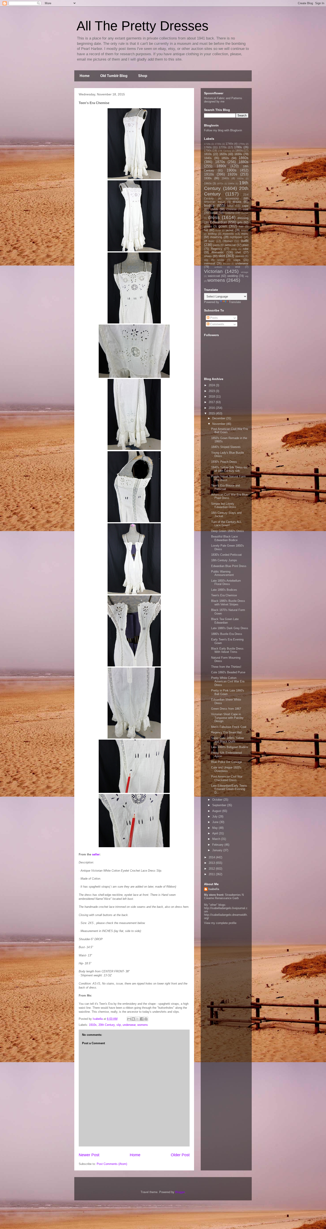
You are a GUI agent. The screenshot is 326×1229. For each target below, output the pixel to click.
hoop (218, 230)
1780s (238, 147)
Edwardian (218, 222)
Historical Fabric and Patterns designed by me (223, 100)
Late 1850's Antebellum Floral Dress (226, 582)
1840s (208, 158)
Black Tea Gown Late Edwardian (225, 620)
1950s (240, 178)
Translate (235, 302)
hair (241, 226)
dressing (243, 218)
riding (234, 249)
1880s (243, 162)
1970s (220, 183)
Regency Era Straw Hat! (226, 732)
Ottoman (228, 241)
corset (214, 213)
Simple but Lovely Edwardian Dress (223, 505)
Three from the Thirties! (226, 666)
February (218, 844)
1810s (208, 154)
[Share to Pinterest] (146, 1019)
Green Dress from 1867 (226, 708)
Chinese (231, 209)
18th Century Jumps (224, 560)
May (215, 827)
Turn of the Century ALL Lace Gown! (226, 523)
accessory (232, 198)
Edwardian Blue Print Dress (228, 566)
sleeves (239, 256)
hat (206, 230)
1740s (229, 143)
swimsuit (209, 263)
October (217, 799)
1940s (225, 178)
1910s (93, 1024)
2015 (212, 413)
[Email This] (129, 1019)
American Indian (214, 201)
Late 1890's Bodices (224, 589)
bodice (209, 205)
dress (214, 217)
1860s (243, 158)
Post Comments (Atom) (112, 1164)
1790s (208, 150)
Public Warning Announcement (222, 573)
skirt (221, 256)
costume (229, 212)
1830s (238, 154)
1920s (232, 174)
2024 (212, 385)
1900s (231, 170)
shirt (238, 252)
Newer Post (89, 1155)
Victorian (213, 271)
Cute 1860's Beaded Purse (228, 672)
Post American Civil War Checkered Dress (226, 778)
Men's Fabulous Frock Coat (228, 727)
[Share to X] (137, 1019)
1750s (241, 144)
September (219, 805)
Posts (213, 317)
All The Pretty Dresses (142, 25)
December (219, 418)
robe (245, 248)
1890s (221, 166)
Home (85, 76)
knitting (212, 233)
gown (222, 226)
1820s (223, 154)
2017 (212, 402)
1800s (239, 150)
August (217, 811)
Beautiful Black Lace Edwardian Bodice (224, 538)
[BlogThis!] (133, 1019)
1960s (208, 183)
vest (237, 266)
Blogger (180, 1192)
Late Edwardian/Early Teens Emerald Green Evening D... (229, 789)
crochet (244, 213)
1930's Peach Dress (224, 461)
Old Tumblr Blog (114, 76)
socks (220, 259)
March (216, 839)
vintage (244, 272)
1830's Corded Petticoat (226, 554)
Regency (216, 248)
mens (244, 233)
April (215, 833)
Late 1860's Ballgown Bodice (229, 747)
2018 (212, 396)
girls (240, 222)
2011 (212, 874)
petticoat (230, 245)
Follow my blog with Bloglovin (223, 130)
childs (214, 209)
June (215, 822)
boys (230, 205)
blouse (237, 201)
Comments (216, 324)
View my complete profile (220, 923)
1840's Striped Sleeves (226, 447)
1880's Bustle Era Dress (226, 634)
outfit (244, 241)
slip (118, 1024)
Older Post (180, 1155)
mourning (216, 237)
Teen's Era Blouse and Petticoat (225, 487)
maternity (228, 233)
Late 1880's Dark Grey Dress (229, 628)
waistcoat (214, 276)
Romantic (218, 252)
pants (216, 245)
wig (246, 276)
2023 (212, 391)
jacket (230, 230)
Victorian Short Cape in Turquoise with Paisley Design (227, 718)
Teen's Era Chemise (224, 595)
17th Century (224, 151)
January (217, 850)
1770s (222, 147)
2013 (212, 863)
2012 (212, 868)
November (219, 423)
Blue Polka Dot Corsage (226, 762)
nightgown (236, 237)
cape (245, 205)
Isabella (213, 889)
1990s (231, 183)
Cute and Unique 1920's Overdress (226, 769)
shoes (208, 256)
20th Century (106, 1024)
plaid (245, 245)
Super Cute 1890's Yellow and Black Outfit (227, 739)
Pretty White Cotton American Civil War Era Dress (227, 681)
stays (236, 260)
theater (226, 263)
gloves (208, 226)
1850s (225, 158)
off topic (209, 241)
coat (245, 209)
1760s (208, 147)
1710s (207, 144)
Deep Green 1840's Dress (227, 531)
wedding (232, 276)
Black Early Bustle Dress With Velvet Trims (227, 650)
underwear (129, 1024)
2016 (212, 408)
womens (142, 1024)
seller (96, 854)
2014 (212, 857)
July (215, 816)
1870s (220, 162)
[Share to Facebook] (141, 1019)
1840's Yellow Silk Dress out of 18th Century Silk (229, 469)
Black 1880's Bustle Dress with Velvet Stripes (228, 602)
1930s (208, 178)
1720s (218, 144)
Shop (142, 76)
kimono (244, 230)
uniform (218, 267)
